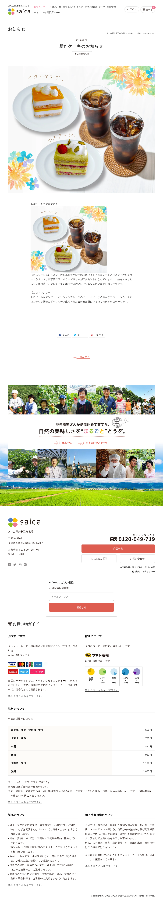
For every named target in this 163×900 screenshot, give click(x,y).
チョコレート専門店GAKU (47, 12)
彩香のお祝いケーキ (95, 7)
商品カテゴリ (41, 7)
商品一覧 (56, 7)
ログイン (132, 9)
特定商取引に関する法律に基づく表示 (137, 567)
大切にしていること (73, 7)
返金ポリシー (148, 571)
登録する (81, 607)
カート (149, 8)
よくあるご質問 (99, 558)
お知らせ (131, 33)
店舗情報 (111, 7)
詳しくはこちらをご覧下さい (25, 696)
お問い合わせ (137, 558)
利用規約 (136, 571)
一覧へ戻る (83, 357)
